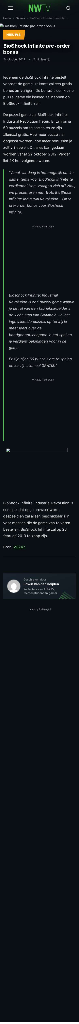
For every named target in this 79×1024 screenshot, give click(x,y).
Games (20, 18)
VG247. (20, 547)
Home (7, 18)
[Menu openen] (10, 8)
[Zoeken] (68, 8)
